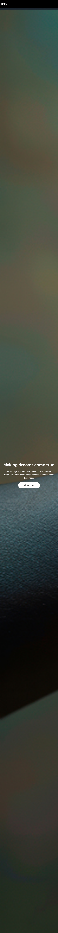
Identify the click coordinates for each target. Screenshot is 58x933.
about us (29, 485)
